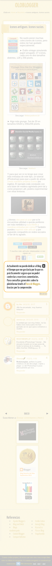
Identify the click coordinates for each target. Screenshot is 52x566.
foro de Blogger (33, 283)
